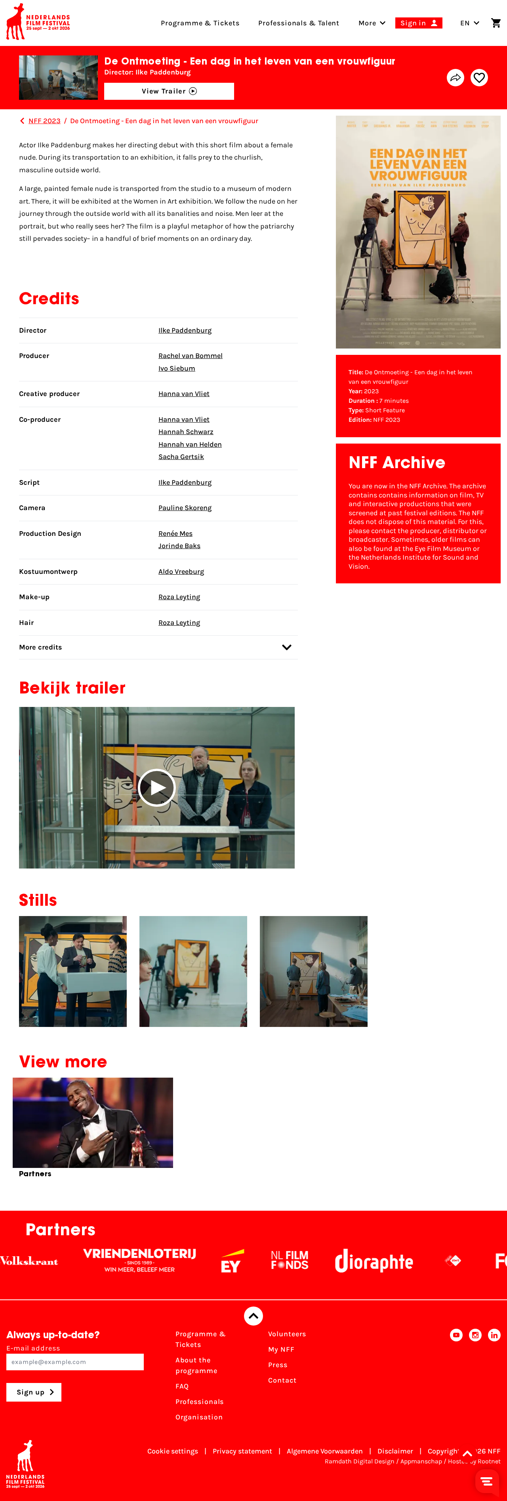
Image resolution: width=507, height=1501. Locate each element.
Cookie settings (172, 1451)
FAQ (182, 1386)
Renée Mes (175, 533)
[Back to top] (253, 1316)
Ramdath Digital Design (360, 1461)
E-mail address (33, 1348)
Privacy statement (242, 1451)
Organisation (199, 1417)
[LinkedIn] (494, 1378)
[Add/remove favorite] (479, 77)
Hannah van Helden (190, 444)
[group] (93, 1131)
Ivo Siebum (176, 368)
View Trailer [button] (164, 91)
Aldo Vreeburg (181, 571)
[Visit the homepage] (38, 23)
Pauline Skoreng (185, 507)
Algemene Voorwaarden (325, 1451)
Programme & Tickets (200, 1339)
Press (278, 1364)
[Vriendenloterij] (110, 1260)
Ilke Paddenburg (185, 330)
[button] (157, 788)
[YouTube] (456, 1378)
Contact (282, 1380)
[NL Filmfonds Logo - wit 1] (260, 1260)
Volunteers (287, 1334)
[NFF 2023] (22, 121)
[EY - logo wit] (203, 1260)
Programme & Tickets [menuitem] (200, 23)
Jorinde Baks (179, 545)
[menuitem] (367, 23)
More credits (40, 647)
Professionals (199, 1401)
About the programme (196, 1365)
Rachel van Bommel (190, 355)
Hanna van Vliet (184, 393)
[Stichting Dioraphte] (345, 1260)
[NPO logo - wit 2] (423, 1260)
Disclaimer (395, 1451)
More (367, 23)
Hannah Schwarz (185, 431)
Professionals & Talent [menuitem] (298, 23)
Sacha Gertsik (181, 456)
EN (465, 23)
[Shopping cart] (496, 23)
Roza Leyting (179, 596)
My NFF (281, 1349)
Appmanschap (421, 1461)
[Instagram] (475, 1378)
